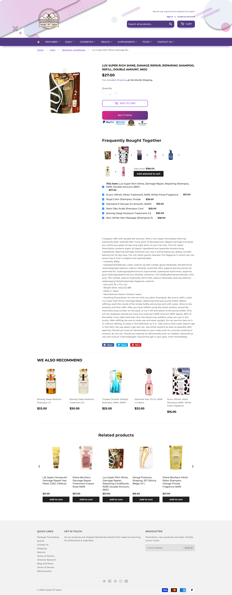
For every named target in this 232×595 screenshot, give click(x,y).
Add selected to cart (148, 173)
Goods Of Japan (53, 590)
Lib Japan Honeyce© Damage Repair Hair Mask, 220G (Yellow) (55, 480)
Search (40, 541)
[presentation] (39, 466)
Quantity (107, 88)
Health (105, 41)
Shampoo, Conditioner (73, 50)
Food (146, 41)
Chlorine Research (46, 559)
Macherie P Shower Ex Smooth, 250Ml (128, 203)
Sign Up (189, 548)
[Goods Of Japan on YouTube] (126, 581)
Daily (69, 41)
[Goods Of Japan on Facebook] (109, 581)
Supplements (126, 41)
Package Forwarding (48, 537)
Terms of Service (45, 556)
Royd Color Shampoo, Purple (123, 199)
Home (40, 50)
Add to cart (56, 499)
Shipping (121, 80)
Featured (51, 41)
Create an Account (186, 17)
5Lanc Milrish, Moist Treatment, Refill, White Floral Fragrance (142, 194)
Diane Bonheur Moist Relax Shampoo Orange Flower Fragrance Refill (175, 482)
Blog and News (45, 563)
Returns (41, 552)
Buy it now (125, 115)
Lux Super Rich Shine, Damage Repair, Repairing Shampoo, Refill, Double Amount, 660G (147, 185)
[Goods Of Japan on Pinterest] (115, 581)
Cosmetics (87, 41)
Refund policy (44, 571)
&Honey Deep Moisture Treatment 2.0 (128, 213)
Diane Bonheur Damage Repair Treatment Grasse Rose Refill (83, 482)
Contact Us (165, 41)
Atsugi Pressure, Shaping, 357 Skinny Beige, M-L (144, 480)
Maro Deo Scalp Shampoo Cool (124, 208)
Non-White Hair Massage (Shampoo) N (129, 217)
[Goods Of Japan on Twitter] (104, 581)
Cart (188, 24)
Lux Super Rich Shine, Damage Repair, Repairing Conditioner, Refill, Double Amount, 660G (116, 483)
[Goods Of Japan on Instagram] (120, 581)
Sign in (170, 17)
